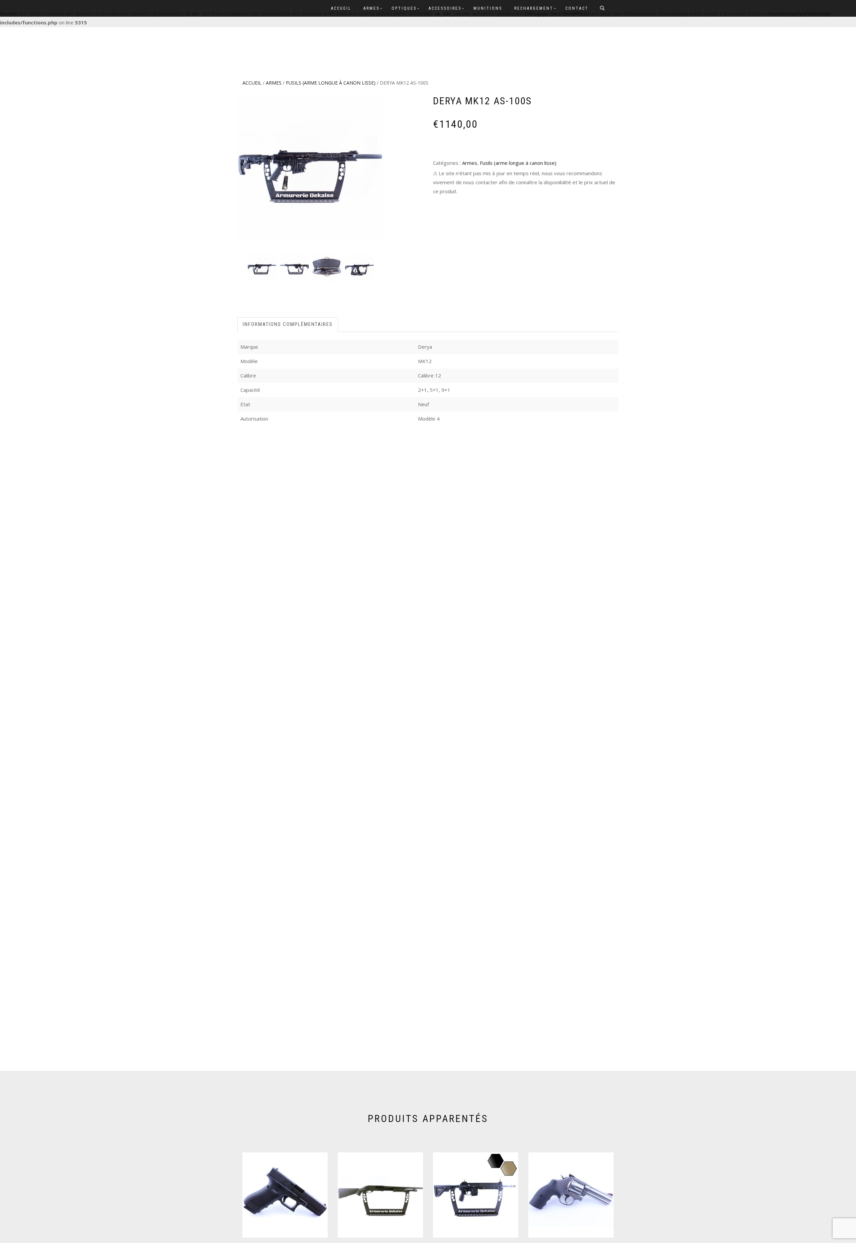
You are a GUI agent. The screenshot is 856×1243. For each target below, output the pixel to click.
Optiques (404, 8)
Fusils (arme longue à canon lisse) (331, 83)
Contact (576, 8)
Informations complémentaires (288, 324)
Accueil (341, 8)
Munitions (487, 8)
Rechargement (533, 8)
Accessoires (445, 8)
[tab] (288, 324)
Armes (371, 8)
